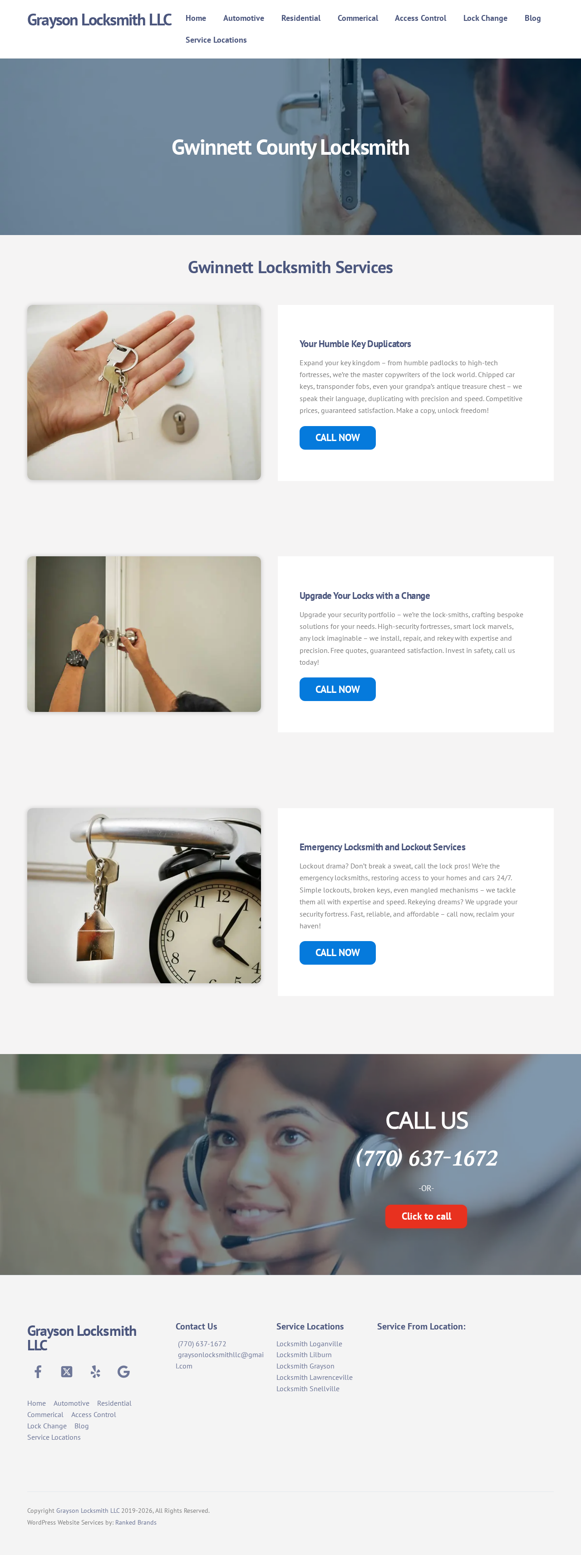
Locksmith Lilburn (304, 1354)
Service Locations (216, 39)
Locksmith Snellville (308, 1388)
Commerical (358, 18)
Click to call (426, 1216)
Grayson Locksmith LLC (87, 1510)
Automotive (243, 18)
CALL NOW (337, 437)
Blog (533, 18)
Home (196, 18)
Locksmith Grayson (305, 1365)
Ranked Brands (136, 1522)
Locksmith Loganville (309, 1343)
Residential (300, 18)
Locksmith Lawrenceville (314, 1377)
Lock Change (485, 18)
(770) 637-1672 (202, 1343)
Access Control (420, 18)
